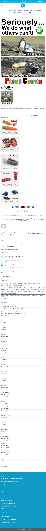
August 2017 (3, 396)
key (11, 289)
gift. (32, 218)
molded (37, 289)
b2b (11, 283)
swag (34, 219)
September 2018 (4, 369)
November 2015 (4, 433)
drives (13, 285)
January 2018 (3, 385)
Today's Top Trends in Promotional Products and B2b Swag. (13, 313)
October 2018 (4, 366)
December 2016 (4, 408)
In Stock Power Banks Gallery (7, 514)
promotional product (18, 291)
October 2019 (4, 357)
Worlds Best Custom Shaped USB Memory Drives (14, 256)
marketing (4, 219)
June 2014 (3, 459)
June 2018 (3, 375)
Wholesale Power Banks (6, 521)
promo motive (28, 219)
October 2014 (4, 450)
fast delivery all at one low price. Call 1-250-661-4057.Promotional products (13, 287)
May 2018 (3, 378)
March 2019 (3, 362)
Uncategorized (39, 10)
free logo (36, 287)
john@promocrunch (5, 117)
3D (6, 216)
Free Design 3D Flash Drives (10, 271)
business (22, 283)
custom (26, 216)
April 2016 (3, 424)
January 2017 (3, 406)
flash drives (3, 110)
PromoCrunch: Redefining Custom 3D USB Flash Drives (15, 267)
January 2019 (3, 364)
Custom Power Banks (5, 505)
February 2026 (4, 329)
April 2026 (3, 324)
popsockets (21, 219)
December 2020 (4, 345)
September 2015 (4, 438)
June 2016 (3, 420)
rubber (35, 291)
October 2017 (4, 392)
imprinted (38, 218)
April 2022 (3, 341)
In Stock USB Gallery (5, 516)
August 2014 (3, 454)
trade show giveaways (39, 219)
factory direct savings (39, 216)
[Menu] (1, 5)
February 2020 (4, 352)
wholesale (25, 220)
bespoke (9, 216)
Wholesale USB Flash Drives (6, 500)
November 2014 (4, 447)
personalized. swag (15, 219)
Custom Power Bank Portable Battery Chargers (26, 10)
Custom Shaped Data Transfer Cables (8, 519)
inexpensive (8, 289)
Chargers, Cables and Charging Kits (8, 503)
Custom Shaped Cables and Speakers (8, 506)
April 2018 (3, 380)
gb (39, 287)
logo (13, 289)
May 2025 (3, 331)
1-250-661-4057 (10, 246)
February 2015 (4, 443)
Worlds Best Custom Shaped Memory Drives (13, 260)
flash (26, 218)
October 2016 (4, 413)
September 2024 (4, 334)
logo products (42, 218)
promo (24, 219)
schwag (32, 219)
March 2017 (3, 401)
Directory (3, 508)
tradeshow (20, 220)
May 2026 (3, 322)
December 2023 (4, 336)
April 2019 (3, 359)
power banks (39, 108)
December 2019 (4, 355)
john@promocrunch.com (13, 249)
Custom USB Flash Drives (6, 517)
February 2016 (4, 429)
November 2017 (4, 389)
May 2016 (3, 422)
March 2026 (3, 327)
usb (23, 220)
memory (33, 289)
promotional (12, 291)
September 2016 (4, 415)
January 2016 (3, 431)
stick (42, 291)
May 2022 (3, 338)
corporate (3, 285)
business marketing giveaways (16, 216)
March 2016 (3, 426)
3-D (5, 216)
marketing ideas (9, 219)
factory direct (33, 216)
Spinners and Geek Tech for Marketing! (9, 311)
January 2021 (3, 343)
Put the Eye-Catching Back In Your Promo (34, 233)
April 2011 (3, 466)
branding (18, 283)
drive (30, 216)
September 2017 (4, 394)
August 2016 (3, 417)
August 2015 (3, 440)
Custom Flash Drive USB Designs (10, 10)
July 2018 (3, 373)
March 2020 (3, 350)
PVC (32, 291)
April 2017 (3, 399)
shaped (39, 291)
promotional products (27, 291)
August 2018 (3, 371)
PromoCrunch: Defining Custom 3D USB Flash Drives (15, 264)
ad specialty (8, 283)
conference (23, 216)
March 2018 (3, 382)
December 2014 (4, 445)
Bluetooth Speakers (5, 498)
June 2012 (3, 461)
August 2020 (3, 348)
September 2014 (4, 452)
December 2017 (4, 387)
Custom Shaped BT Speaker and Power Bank (10, 502)
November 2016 (4, 410)
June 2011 (3, 464)
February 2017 (4, 403)
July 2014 (3, 457)
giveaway (34, 218)
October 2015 (4, 436)
